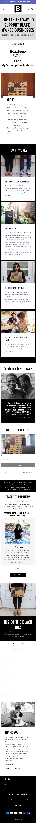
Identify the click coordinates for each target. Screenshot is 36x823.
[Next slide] (25, 643)
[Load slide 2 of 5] (16, 643)
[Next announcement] (33, 2)
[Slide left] (14, 568)
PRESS (5, 784)
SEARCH (5, 788)
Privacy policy (29, 817)
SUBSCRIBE (18, 650)
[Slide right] (22, 568)
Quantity (3, 455)
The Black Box (10, 817)
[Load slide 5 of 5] (22, 643)
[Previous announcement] (3, 2)
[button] (3, 9)
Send (6, 694)
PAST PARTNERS (18, 575)
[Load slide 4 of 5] (20, 643)
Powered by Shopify (19, 817)
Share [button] (5, 472)
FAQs (16, 252)
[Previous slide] (11, 643)
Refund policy (18, 819)
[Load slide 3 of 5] (18, 643)
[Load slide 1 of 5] (14, 643)
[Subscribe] (27, 799)
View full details (28, 472)
